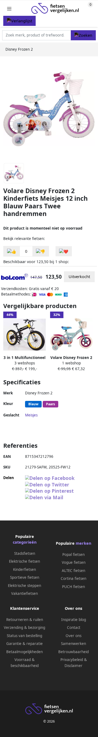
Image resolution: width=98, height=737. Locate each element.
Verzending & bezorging (24, 627)
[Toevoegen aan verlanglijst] (64, 251)
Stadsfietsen (24, 553)
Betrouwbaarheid (73, 651)
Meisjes (31, 415)
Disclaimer (73, 665)
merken (83, 543)
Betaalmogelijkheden (24, 651)
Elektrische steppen (24, 585)
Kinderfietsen (24, 569)
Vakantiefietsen (24, 593)
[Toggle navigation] (9, 9)
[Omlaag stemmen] (40, 251)
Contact (73, 627)
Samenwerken (73, 643)
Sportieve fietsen (24, 577)
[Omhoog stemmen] (12, 251)
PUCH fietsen (73, 586)
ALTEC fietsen (73, 570)
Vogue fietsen (73, 562)
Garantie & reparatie (24, 643)
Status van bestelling (24, 635)
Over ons (73, 635)
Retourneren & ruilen (24, 619)
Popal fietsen (73, 554)
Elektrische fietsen (24, 561)
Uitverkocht (79, 276)
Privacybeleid (71, 659)
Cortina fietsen (73, 578)
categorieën (24, 542)
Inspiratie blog (73, 619)
